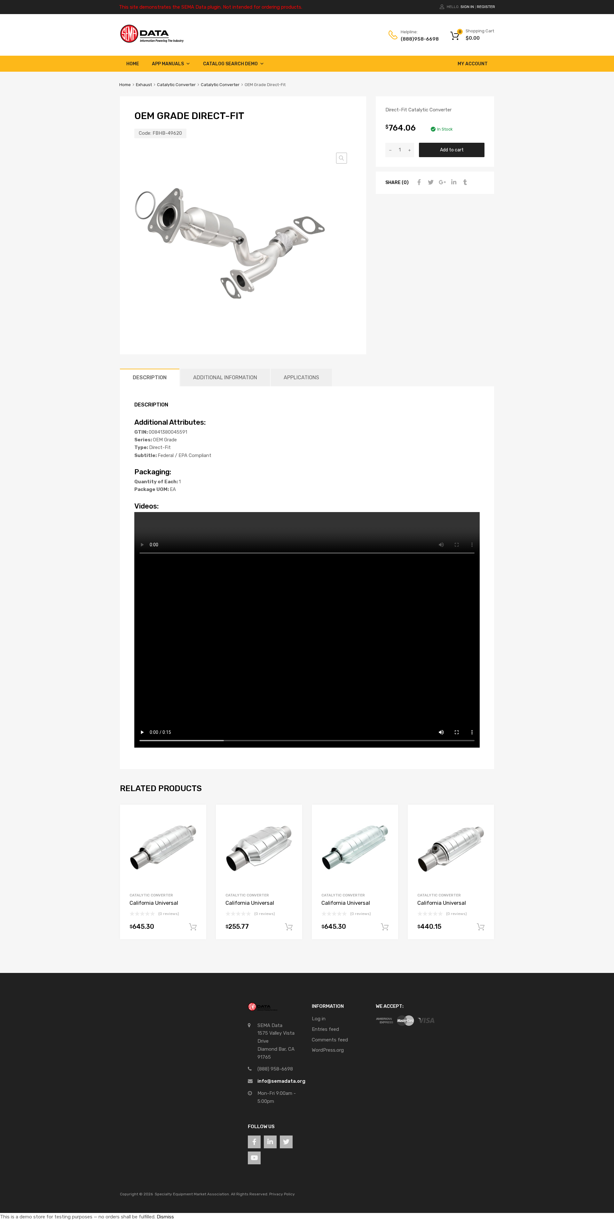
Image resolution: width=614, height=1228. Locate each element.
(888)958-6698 (416, 39)
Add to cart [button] (193, 927)
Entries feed (325, 1029)
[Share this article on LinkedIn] (453, 182)
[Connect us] (254, 1142)
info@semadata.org (281, 1081)
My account (473, 64)
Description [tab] (150, 377)
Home (132, 64)
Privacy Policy (282, 1194)
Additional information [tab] (225, 377)
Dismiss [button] (165, 1217)
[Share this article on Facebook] (418, 182)
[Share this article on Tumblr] (464, 182)
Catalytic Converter (176, 84)
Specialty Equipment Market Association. (192, 1194)
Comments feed (330, 1040)
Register (486, 6)
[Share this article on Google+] (441, 182)
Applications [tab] (301, 377)
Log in (319, 1019)
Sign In (467, 6)
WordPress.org (328, 1050)
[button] (341, 158)
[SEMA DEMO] (152, 41)
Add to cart (452, 149)
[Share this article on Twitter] (430, 182)
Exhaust (144, 84)
